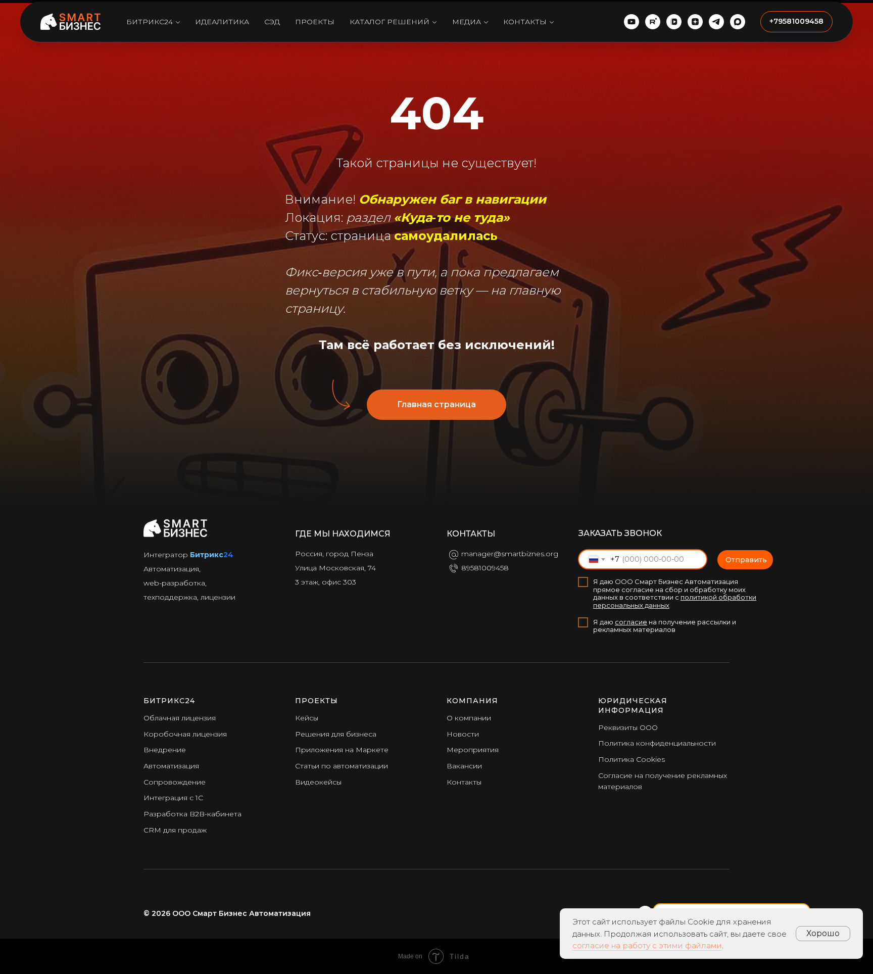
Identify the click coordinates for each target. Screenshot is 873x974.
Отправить (746, 559)
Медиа (466, 21)
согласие (631, 622)
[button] (796, 21)
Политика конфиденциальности (657, 743)
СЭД (272, 21)
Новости (463, 734)
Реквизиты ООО (628, 727)
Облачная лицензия (179, 717)
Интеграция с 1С (173, 797)
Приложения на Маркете (342, 749)
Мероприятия (473, 749)
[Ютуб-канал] (631, 21)
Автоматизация (171, 765)
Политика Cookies (631, 759)
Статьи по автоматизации (341, 765)
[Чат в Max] (737, 21)
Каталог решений (389, 21)
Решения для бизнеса (335, 734)
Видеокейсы (318, 782)
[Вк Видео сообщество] (674, 21)
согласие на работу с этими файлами (647, 945)
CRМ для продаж (175, 830)
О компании (469, 717)
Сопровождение (174, 782)
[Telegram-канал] (716, 21)
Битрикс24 (149, 21)
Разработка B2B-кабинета (192, 813)
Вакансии (464, 765)
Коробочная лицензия (185, 734)
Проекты (314, 21)
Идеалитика (222, 21)
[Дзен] (695, 21)
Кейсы (306, 717)
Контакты (525, 21)
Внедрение (164, 749)
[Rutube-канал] (652, 21)
